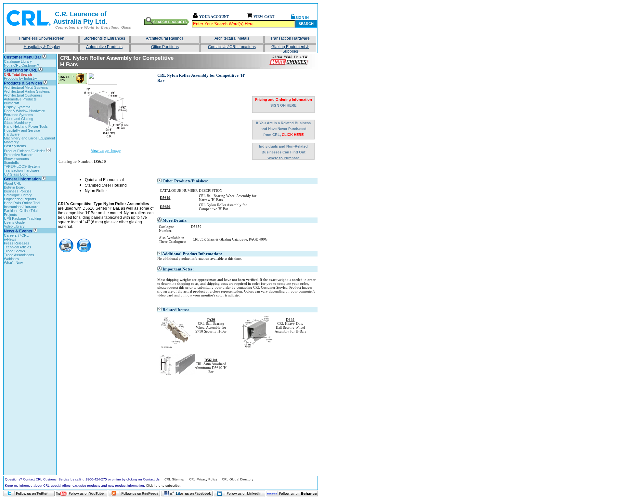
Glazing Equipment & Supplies (290, 48)
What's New (13, 263)
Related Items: (175, 309)
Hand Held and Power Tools (26, 126)
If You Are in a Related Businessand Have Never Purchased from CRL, (283, 129)
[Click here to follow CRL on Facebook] (187, 493)
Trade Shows (14, 251)
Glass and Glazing (18, 119)
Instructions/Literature (21, 207)
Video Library (14, 226)
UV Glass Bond (16, 174)
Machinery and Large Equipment (29, 138)
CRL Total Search (18, 74)
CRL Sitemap (174, 479)
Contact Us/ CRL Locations (232, 47)
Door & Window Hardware (24, 111)
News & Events (18, 231)
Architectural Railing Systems (27, 91)
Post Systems (15, 146)
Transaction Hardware (290, 38)
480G (263, 239)
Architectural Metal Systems (26, 87)
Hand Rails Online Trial (22, 203)
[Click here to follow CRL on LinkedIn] (239, 493)
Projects (10, 215)
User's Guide (14, 222)
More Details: (175, 220)
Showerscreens (16, 159)
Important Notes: (178, 269)
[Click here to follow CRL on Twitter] (29, 493)
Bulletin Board (14, 187)
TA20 (211, 320)
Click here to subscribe (163, 485)
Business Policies (18, 191)
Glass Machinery (17, 123)
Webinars (11, 259)
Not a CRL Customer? (21, 65)
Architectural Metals (231, 38)
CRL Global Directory (237, 479)
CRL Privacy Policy (203, 479)
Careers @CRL (16, 235)
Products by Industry (20, 78)
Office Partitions (165, 47)
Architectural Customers (23, 95)
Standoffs (11, 162)
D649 (290, 320)
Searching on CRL (20, 70)
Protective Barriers (18, 155)
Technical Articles (17, 247)
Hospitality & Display (42, 47)
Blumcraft (11, 103)
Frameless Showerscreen (41, 38)
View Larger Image (106, 150)
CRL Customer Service (270, 287)
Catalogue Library (18, 61)
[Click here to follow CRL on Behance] (292, 493)
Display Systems (17, 107)
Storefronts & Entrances (104, 38)
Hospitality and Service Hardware (22, 132)
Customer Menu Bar (22, 57)
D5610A (210, 360)
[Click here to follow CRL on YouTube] (81, 493)
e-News (10, 239)
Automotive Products (104, 47)
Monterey (11, 142)
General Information (22, 179)
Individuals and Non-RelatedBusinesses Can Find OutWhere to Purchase (283, 152)
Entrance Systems (18, 115)
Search (306, 24)
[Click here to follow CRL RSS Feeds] (134, 493)
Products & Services (23, 83)
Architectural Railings (165, 38)
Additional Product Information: (192, 253)
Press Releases (16, 243)
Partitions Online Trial (20, 211)
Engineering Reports (20, 199)
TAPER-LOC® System (22, 166)
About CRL (12, 183)
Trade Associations (19, 255)
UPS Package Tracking (22, 218)
